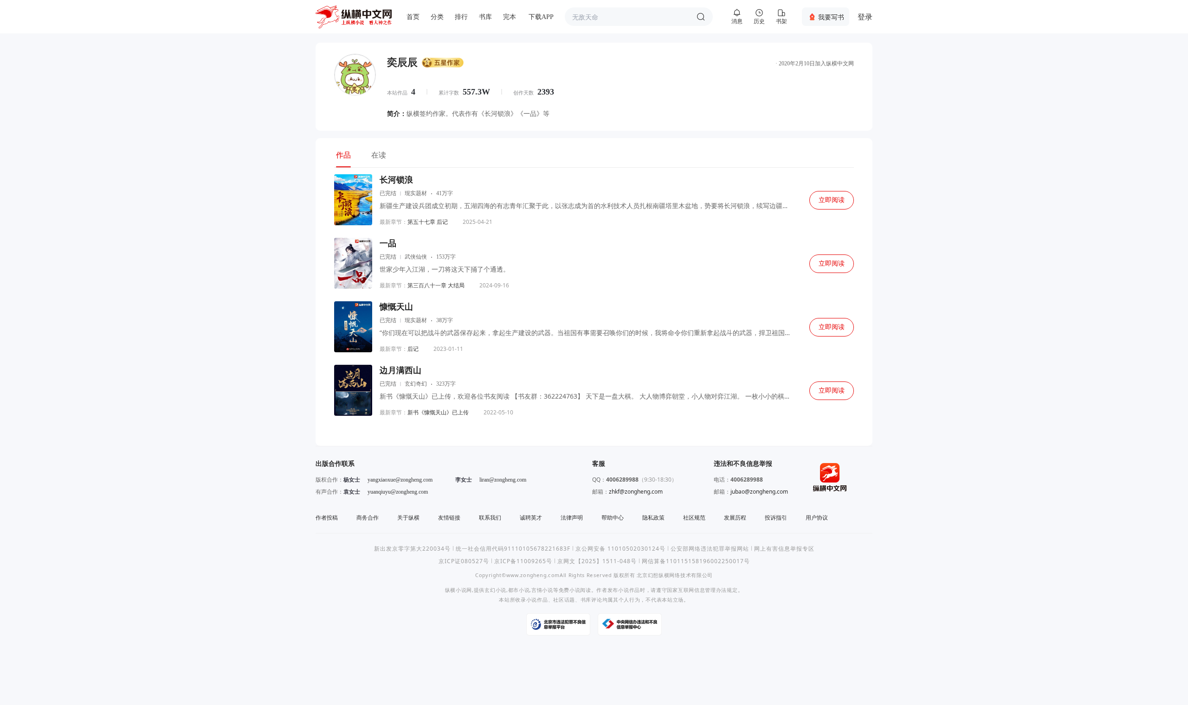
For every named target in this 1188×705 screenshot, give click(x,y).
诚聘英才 (531, 517)
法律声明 (572, 517)
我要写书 (831, 17)
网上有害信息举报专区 (784, 549)
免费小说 (570, 589)
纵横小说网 (458, 589)
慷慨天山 (396, 306)
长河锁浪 (396, 179)
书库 (485, 16)
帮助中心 (612, 517)
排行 (461, 16)
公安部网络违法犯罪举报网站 (710, 549)
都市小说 (519, 589)
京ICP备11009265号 (523, 561)
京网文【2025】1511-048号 (597, 561)
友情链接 (449, 517)
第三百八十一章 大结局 (436, 285)
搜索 (700, 16)
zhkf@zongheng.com (636, 491)
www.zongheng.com (533, 575)
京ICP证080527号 (464, 561)
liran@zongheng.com (502, 479)
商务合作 (367, 517)
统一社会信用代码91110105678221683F (513, 549)
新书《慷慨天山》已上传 (438, 412)
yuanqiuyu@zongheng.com (398, 492)
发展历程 (735, 517)
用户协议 (817, 517)
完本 (509, 16)
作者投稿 (327, 517)
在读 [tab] (378, 155)
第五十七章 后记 (427, 222)
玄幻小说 (495, 589)
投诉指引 (776, 517)
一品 (388, 243)
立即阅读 (832, 200)
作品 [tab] (343, 155)
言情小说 (542, 589)
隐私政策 (653, 517)
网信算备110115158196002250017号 (696, 561)
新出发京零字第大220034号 (412, 549)
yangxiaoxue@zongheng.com (400, 479)
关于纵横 (408, 517)
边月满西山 (400, 370)
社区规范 (694, 517)
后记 (413, 349)
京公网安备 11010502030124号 (620, 549)
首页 (413, 16)
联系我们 (490, 517)
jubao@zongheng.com (759, 491)
